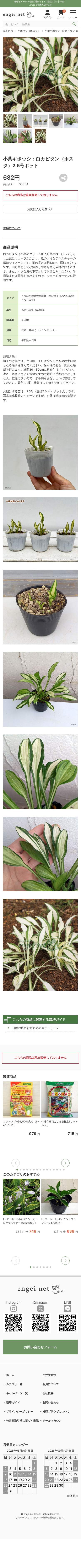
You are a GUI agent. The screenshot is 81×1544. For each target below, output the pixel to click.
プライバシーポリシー (19, 1411)
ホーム (10, 1375)
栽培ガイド (13, 1402)
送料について (12, 228)
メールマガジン (52, 1420)
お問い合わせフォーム (40, 1347)
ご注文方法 (49, 1375)
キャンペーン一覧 (17, 1393)
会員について (51, 1384)
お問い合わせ (51, 1402)
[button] (65, 1163)
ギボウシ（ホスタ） (29, 30)
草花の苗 (8, 30)
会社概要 (48, 1393)
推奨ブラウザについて (56, 1411)
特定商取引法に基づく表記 (22, 1420)
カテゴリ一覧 (14, 1384)
